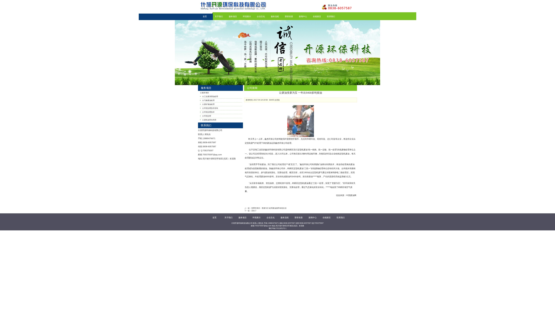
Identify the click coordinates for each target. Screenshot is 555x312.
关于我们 (219, 16)
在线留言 (317, 16)
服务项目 (233, 16)
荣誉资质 (289, 16)
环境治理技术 (209, 112)
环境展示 (247, 16)
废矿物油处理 (209, 104)
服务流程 (275, 16)
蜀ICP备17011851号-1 (277, 228)
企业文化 (261, 16)
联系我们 (331, 16)
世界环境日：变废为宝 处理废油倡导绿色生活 (268, 208)
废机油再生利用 (210, 120)
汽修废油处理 (209, 100)
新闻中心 (303, 16)
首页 (205, 16)
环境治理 (207, 116)
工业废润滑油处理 (211, 96)
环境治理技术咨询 (211, 108)
